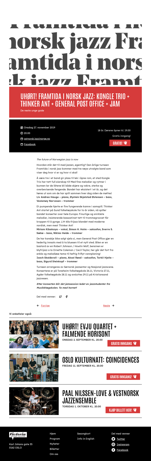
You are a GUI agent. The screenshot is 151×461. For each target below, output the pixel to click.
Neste (106, 305)
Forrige (45, 305)
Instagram (123, 444)
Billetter (54, 448)
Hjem (53, 433)
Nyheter (54, 443)
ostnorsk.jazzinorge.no (37, 138)
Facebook (30, 144)
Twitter (121, 438)
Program (55, 438)
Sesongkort (83, 433)
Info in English (85, 438)
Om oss (54, 453)
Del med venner (120, 433)
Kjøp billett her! (120, 410)
